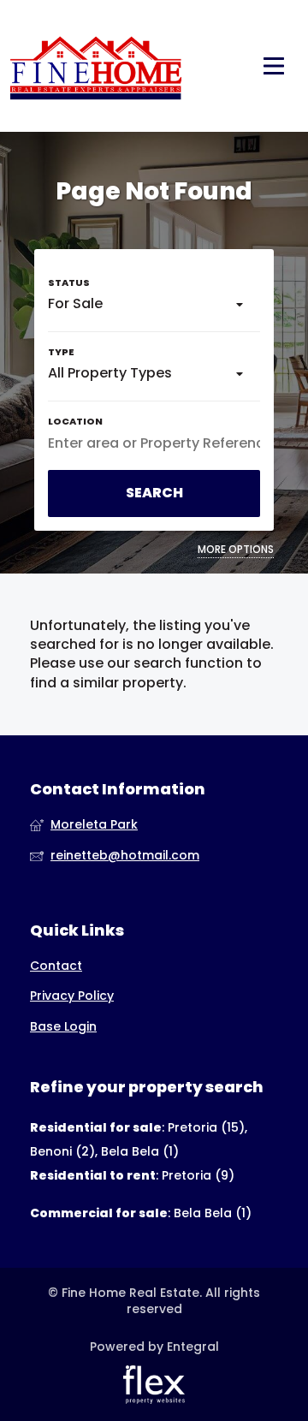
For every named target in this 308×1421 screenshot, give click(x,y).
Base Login (63, 1027)
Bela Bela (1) (140, 1151)
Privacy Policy (72, 996)
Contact (56, 966)
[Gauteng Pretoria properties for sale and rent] (95, 66)
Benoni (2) (62, 1151)
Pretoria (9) (198, 1175)
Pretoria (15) (206, 1127)
